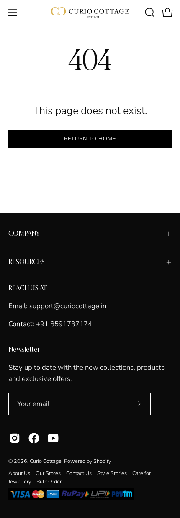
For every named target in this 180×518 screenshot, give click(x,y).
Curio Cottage (46, 461)
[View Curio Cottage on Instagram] (14, 438)
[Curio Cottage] (90, 12)
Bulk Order (49, 481)
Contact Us (79, 473)
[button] (149, 12)
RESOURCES (26, 262)
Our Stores (48, 473)
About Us (19, 473)
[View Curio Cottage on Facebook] (34, 438)
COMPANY (24, 234)
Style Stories (112, 473)
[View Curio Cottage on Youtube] (53, 438)
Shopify (102, 461)
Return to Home (90, 138)
